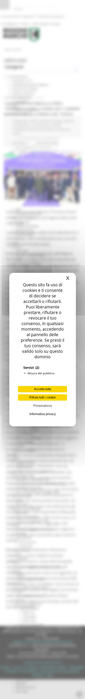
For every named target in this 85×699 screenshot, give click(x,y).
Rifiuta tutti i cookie (42, 397)
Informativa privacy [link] (42, 414)
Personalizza (42, 405)
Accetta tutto (42, 389)
